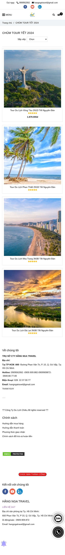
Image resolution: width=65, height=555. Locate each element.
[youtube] (32, 6)
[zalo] (39, 6)
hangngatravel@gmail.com (46, 3)
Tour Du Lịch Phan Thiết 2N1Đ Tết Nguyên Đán (32, 187)
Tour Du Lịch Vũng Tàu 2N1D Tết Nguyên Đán (32, 110)
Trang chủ (7, 23)
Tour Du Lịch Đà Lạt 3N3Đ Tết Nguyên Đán (32, 330)
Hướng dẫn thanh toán (13, 428)
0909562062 (24, 3)
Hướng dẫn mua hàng (12, 423)
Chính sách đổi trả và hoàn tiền (17, 436)
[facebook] (25, 6)
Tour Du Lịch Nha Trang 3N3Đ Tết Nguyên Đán (32, 258)
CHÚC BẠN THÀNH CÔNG (32, 474)
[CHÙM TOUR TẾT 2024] (33, 14)
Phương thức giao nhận (13, 432)
